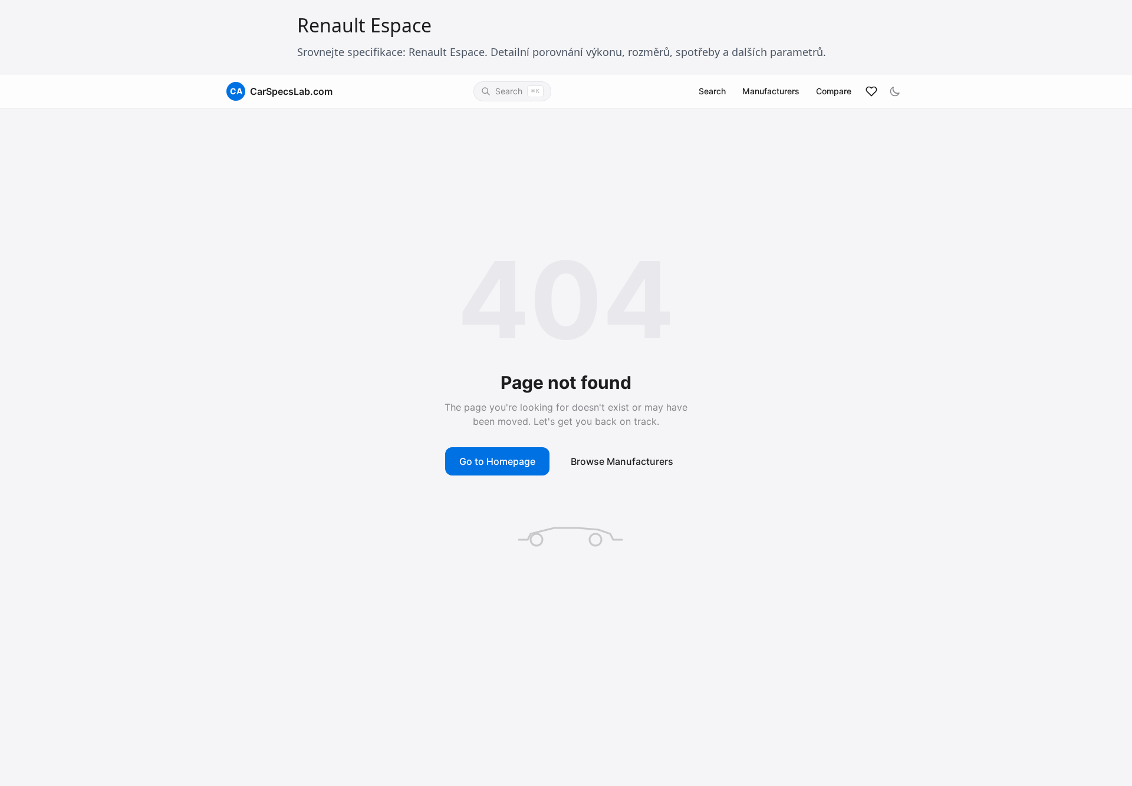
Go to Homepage (497, 461)
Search (712, 91)
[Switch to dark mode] (895, 91)
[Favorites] (871, 91)
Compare (833, 91)
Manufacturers (770, 91)
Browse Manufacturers (622, 461)
